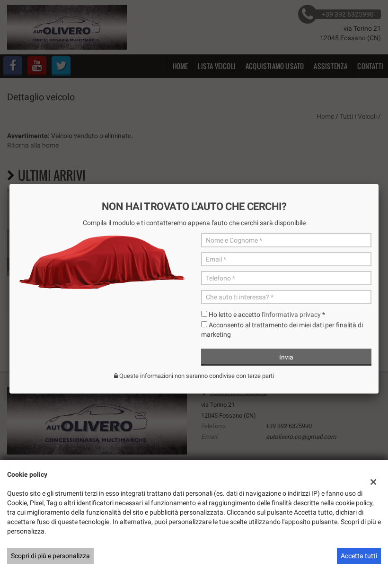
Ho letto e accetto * (267, 314)
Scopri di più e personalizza (50, 556)
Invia (286, 357)
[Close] (378, 184)
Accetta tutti (359, 556)
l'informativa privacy (291, 314)
